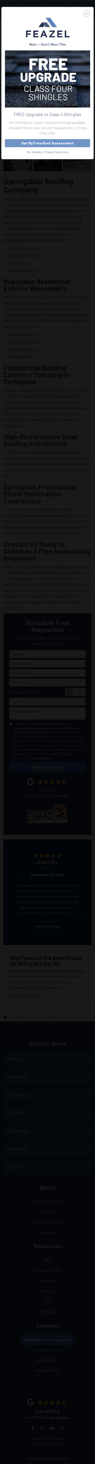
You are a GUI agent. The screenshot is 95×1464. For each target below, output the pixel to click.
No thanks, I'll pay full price (47, 152)
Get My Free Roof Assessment (47, 143)
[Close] (47, 13)
